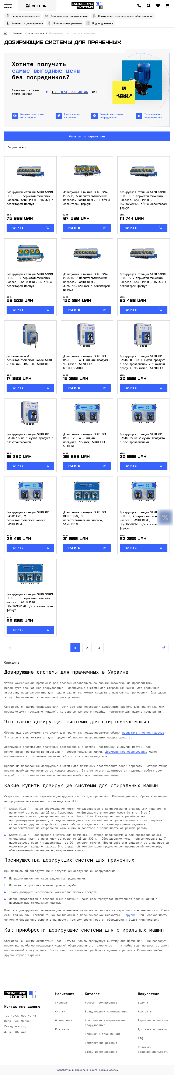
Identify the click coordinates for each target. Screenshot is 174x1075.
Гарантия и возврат (153, 1020)
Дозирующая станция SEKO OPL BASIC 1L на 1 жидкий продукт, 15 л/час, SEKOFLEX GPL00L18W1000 (86, 362)
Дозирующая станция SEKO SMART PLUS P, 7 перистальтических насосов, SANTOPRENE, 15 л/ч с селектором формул (143, 280)
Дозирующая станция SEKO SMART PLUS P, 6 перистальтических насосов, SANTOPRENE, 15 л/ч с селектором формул (30, 198)
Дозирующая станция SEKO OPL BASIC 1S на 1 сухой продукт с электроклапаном (30, 438)
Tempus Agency (108, 1069)
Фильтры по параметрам (87, 136)
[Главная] (5, 33)
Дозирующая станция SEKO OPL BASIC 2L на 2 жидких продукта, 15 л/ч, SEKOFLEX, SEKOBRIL (85, 440)
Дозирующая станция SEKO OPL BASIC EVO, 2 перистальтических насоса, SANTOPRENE (28, 518)
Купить (17, 227)
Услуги (143, 1002)
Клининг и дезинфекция (27, 23)
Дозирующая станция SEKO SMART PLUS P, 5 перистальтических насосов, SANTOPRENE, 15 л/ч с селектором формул (86, 198)
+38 (70, 92)
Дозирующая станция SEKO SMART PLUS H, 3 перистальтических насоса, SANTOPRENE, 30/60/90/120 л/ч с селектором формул (30, 602)
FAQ (140, 1038)
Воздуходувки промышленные (69, 16)
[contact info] (139, 5)
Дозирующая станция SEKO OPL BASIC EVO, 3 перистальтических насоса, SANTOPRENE (85, 518)
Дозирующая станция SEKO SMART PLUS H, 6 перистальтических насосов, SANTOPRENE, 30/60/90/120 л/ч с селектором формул (143, 200)
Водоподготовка (102, 23)
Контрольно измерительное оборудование (125, 16)
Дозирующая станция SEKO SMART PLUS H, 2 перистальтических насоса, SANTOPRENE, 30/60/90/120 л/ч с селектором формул (143, 520)
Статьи (60, 1011)
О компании (63, 1020)
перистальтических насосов (143, 732)
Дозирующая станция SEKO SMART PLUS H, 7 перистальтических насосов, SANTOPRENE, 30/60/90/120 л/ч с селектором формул (86, 282)
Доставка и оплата (152, 1029)
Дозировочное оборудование (126, 751)
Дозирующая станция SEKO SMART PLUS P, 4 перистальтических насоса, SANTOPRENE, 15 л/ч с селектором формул (30, 280)
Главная (61, 1002)
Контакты (62, 1029)
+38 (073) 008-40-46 (20, 1015)
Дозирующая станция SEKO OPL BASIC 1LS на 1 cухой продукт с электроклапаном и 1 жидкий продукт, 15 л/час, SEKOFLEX (142, 362)
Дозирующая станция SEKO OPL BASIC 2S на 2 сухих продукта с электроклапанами (142, 438)
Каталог (40, 5)
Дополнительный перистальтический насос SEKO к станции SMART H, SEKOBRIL (29, 360)
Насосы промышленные (26, 16)
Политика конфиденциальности (153, 1049)
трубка (130, 915)
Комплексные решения (67, 23)
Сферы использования (101, 1052)
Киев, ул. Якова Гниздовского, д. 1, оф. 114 (17, 1026)
